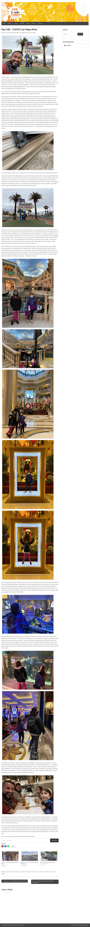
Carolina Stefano (12, 925)
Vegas (3, 873)
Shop (28, 23)
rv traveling (46, 871)
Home (3, 23)
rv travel (40, 871)
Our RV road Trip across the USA (47, 862)
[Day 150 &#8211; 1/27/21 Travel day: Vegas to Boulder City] (30, 856)
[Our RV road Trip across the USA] (49, 856)
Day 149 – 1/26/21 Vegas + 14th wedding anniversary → (42, 881)
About (33, 23)
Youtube (22, 23)
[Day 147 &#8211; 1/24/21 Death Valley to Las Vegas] (10, 856)
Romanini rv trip (34, 871)
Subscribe (54, 840)
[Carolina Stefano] (45, 11)
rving (55, 871)
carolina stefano (15, 871)
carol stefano (7, 871)
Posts (9, 23)
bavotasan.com (85, 925)
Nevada (27, 871)
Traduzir (40, 23)
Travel (16, 23)
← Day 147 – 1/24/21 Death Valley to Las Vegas (15, 881)
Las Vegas (22, 871)
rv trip (51, 871)
